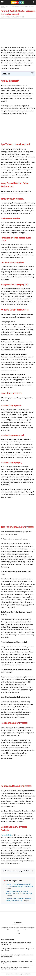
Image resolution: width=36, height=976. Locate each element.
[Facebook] (17, 933)
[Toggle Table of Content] (31, 73)
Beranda (2, 6)
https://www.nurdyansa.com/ (18, 924)
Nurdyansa (7, 16)
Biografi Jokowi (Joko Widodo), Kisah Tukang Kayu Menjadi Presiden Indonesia (15, 968)
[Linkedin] (19, 933)
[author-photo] (18, 916)
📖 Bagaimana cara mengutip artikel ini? (16, 871)
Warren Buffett (6, 835)
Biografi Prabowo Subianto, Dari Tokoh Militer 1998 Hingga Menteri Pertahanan (16, 962)
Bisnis (7, 6)
